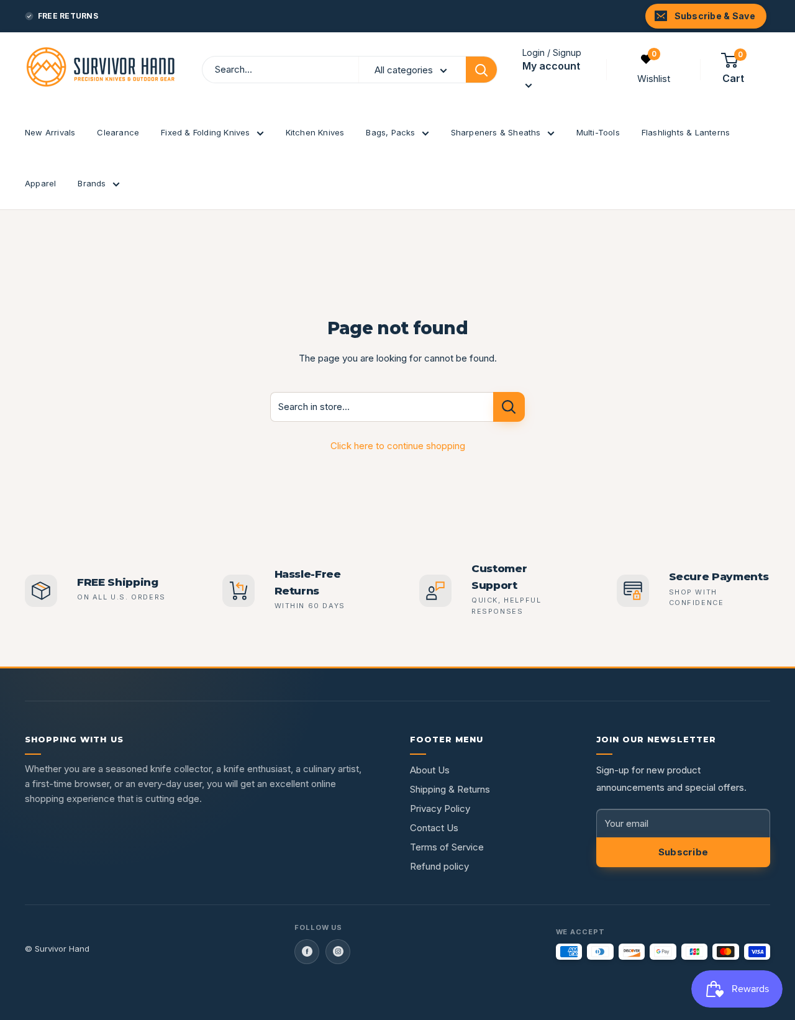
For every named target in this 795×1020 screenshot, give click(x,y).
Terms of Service (447, 847)
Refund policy (439, 866)
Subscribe (683, 852)
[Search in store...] (509, 407)
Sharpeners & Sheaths (496, 132)
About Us (430, 770)
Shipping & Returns (450, 789)
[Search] (481, 70)
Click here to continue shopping (397, 446)
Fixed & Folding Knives (205, 132)
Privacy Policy (440, 808)
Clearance (118, 132)
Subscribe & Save (715, 16)
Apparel (40, 183)
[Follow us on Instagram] (337, 951)
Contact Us (434, 828)
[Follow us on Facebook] (306, 951)
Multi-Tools (598, 132)
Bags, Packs (390, 132)
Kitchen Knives (315, 132)
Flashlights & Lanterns (686, 132)
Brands (92, 183)
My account (551, 66)
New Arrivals (50, 132)
